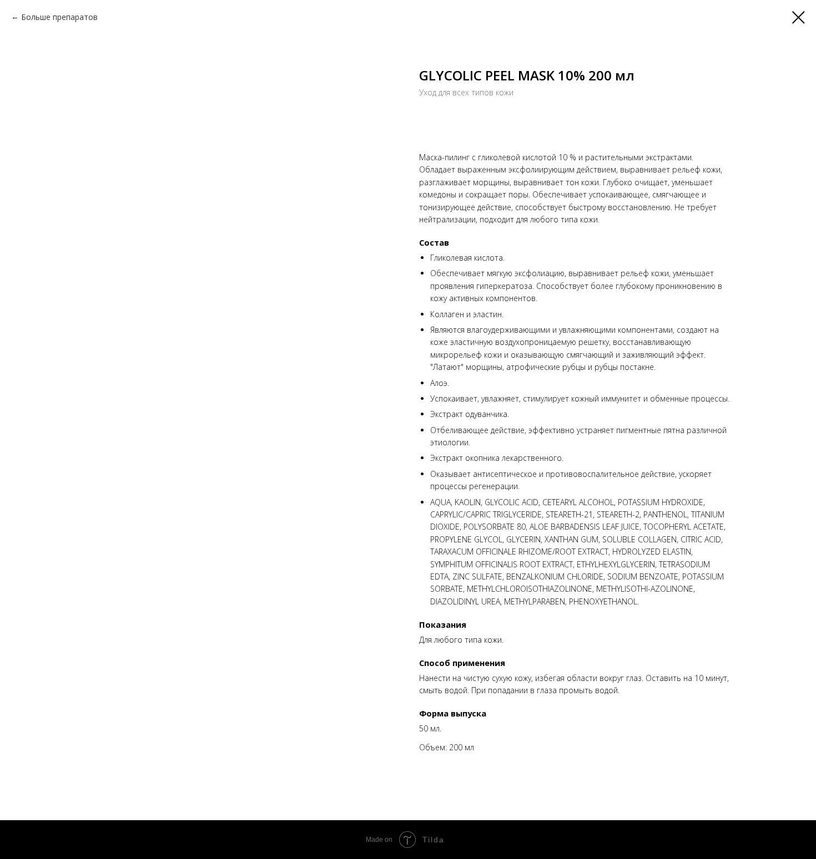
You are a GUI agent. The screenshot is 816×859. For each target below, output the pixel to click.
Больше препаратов (59, 17)
